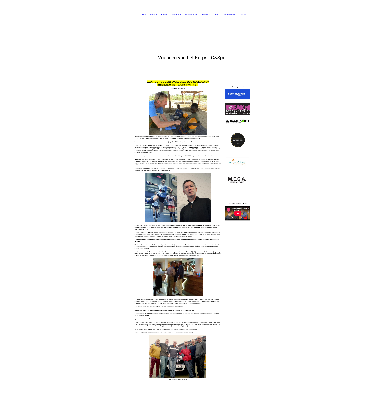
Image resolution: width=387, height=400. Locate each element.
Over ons (152, 14)
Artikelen (164, 14)
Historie (243, 14)
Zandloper (205, 14)
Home (144, 14)
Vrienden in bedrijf (191, 14)
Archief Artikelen (229, 14)
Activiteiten (175, 14)
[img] (193, 6)
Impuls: (216, 14)
